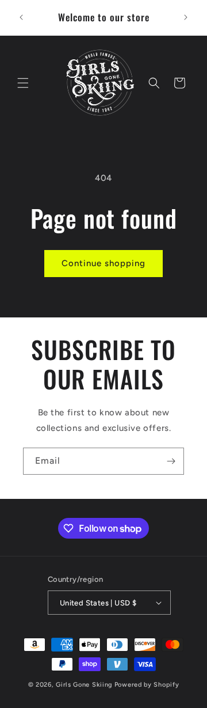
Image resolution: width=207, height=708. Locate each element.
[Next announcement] (185, 17)
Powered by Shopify (146, 684)
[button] (23, 83)
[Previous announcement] (21, 17)
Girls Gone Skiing (84, 684)
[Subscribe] (170, 461)
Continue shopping (103, 263)
